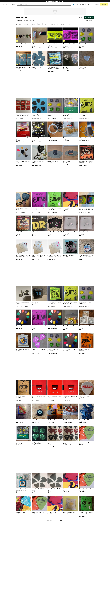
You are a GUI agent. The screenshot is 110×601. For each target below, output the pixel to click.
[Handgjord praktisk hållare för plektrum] (39, 152)
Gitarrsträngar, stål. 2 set (52, 419)
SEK (77, 4)
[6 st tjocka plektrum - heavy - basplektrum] (86, 35)
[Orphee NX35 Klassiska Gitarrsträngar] (86, 340)
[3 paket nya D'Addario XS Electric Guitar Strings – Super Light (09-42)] (55, 246)
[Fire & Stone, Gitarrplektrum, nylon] (70, 411)
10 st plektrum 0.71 (67, 488)
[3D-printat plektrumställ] (55, 152)
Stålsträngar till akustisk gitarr (85, 137)
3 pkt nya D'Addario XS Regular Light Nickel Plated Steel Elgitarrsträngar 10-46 (38, 256)
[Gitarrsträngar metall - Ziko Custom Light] (23, 129)
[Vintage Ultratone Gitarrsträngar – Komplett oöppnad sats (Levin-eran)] (23, 105)
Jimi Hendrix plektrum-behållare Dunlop (38, 44)
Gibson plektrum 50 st (84, 419)
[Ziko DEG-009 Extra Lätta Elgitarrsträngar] (23, 433)
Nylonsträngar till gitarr (52, 137)
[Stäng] (109, 1)
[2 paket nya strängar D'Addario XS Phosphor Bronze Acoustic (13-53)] (23, 246)
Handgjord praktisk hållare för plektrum (38, 162)
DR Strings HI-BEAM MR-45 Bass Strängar (38, 232)
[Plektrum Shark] (86, 58)
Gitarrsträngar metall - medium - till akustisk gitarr (39, 209)
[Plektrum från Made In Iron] (86, 387)
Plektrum (65, 67)
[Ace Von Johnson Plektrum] (39, 411)
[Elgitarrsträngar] (70, 129)
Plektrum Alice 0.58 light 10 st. (85, 442)
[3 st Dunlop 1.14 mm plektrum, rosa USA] (39, 340)
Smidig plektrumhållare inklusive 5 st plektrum (23, 162)
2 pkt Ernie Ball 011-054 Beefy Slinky (53, 44)
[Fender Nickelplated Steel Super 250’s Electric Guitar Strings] (86, 246)
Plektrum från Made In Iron (84, 396)
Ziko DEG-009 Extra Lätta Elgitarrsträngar (21, 442)
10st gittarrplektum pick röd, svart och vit (70, 442)
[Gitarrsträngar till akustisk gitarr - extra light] (39, 129)
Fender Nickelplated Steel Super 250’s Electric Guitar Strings (86, 256)
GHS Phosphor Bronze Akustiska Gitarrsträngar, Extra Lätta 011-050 (86, 162)
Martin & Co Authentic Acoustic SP (23, 349)
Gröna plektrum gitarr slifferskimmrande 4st (36, 442)
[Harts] (23, 411)
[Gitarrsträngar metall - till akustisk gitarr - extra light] (55, 199)
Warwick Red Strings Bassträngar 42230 (54, 397)
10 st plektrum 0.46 (67, 208)
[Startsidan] (12, 4)
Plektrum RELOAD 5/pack (37, 67)
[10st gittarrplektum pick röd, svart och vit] (70, 433)
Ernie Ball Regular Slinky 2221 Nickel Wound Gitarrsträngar (55, 303)
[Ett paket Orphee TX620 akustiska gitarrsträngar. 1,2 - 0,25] (86, 503)
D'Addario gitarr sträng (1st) (69, 255)
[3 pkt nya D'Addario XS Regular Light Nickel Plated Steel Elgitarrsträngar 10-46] (39, 246)
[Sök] (65, 4)
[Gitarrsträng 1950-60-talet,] (70, 503)
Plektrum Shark (82, 67)
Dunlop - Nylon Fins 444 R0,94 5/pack (38, 489)
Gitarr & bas (20, 20)
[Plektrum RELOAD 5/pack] (39, 58)
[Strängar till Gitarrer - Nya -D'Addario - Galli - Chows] (23, 480)
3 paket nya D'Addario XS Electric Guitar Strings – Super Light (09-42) (54, 256)
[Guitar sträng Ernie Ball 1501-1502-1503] (86, 317)
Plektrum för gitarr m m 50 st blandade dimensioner (69, 326)
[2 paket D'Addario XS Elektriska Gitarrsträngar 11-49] (70, 223)
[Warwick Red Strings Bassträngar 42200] (39, 387)
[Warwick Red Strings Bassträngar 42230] (55, 387)
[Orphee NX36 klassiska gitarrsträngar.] (23, 387)
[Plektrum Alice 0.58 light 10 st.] (86, 433)
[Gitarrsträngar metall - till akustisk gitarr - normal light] (86, 105)
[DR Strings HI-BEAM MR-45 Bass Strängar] (39, 223)
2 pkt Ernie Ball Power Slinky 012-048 (70, 44)
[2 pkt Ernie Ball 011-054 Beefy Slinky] (55, 35)
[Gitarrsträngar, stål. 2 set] (55, 411)
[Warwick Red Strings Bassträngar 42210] (70, 387)
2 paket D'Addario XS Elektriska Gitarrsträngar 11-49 (70, 232)
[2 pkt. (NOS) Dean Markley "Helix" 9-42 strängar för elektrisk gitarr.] (86, 199)
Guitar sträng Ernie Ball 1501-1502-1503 (86, 326)
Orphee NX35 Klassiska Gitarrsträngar (84, 350)
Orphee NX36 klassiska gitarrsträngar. (20, 397)
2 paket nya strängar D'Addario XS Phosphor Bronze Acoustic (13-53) (23, 256)
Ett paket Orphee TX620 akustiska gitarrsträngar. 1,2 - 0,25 (86, 513)
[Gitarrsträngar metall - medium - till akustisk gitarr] (39, 199)
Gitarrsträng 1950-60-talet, (69, 512)
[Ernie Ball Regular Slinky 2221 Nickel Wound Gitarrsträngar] (55, 293)
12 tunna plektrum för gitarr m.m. (22, 325)
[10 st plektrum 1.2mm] (23, 503)
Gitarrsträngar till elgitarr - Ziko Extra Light (70, 115)
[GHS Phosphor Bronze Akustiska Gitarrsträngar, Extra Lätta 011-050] (86, 152)
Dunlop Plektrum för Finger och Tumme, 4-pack (22, 303)
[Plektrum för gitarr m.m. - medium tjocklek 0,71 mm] (39, 105)
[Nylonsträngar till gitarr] (55, 129)
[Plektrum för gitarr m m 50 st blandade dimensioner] (70, 317)
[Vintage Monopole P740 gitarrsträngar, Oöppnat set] (55, 58)
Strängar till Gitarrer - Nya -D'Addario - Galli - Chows (21, 489)
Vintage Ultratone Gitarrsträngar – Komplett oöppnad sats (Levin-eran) (23, 115)
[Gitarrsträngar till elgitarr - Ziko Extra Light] (70, 105)
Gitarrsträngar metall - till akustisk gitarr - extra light (54, 209)
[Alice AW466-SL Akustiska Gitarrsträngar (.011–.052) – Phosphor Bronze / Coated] (23, 223)
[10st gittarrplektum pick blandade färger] (55, 433)
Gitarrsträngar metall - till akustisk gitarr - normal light (86, 115)
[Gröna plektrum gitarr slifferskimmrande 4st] (39, 433)
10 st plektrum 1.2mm (20, 512)
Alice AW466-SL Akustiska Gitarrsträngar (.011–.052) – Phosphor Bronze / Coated (21, 232)
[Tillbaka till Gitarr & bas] (16, 20)
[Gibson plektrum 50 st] (86, 411)
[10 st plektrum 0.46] (70, 199)
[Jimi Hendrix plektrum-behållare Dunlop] (39, 35)
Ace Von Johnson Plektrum (37, 419)
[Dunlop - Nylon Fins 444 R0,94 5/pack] (39, 480)
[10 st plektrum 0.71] (70, 480)
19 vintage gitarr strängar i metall (23, 67)
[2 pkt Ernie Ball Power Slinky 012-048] (70, 35)
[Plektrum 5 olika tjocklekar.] (23, 35)
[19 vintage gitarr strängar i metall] (23, 58)
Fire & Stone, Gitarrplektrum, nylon (70, 419)
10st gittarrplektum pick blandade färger (54, 442)
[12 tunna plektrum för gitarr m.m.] (23, 317)
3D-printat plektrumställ (52, 161)
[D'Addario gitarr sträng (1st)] (70, 246)
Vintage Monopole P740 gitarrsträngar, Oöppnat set (53, 68)
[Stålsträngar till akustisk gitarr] (86, 129)
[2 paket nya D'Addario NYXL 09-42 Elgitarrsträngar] (55, 223)
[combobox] (42, 4)
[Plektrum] (70, 58)
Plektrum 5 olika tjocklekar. (21, 43)
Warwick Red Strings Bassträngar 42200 (39, 397)
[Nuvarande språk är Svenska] (73, 4)
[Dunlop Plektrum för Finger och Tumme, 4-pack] (23, 293)
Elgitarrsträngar (66, 137)
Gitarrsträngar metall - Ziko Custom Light (23, 138)
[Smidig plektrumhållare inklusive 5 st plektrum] (23, 152)
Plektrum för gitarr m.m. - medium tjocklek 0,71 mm (39, 115)
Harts (17, 419)
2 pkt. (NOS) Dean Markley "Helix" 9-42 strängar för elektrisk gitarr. (86, 209)
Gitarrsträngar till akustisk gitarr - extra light (39, 138)
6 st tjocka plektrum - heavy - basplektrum (85, 44)
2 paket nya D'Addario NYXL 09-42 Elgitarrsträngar (54, 232)
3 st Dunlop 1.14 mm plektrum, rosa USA (39, 350)
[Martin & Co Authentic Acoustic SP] (23, 340)
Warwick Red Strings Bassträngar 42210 (70, 397)
